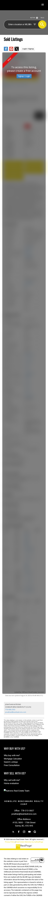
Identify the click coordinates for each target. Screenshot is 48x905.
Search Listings (11, 762)
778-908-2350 (10, 709)
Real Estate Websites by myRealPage (29, 842)
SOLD (42, 18)
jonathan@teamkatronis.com (15, 712)
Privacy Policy (10, 842)
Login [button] (28, 48)
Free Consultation (12, 765)
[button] (13, 832)
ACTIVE (32, 18)
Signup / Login (24, 76)
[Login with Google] (11, 50)
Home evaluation (11, 783)
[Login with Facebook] (6, 50)
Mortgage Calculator (13, 759)
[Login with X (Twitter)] (17, 50)
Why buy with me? (12, 755)
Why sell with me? (12, 780)
